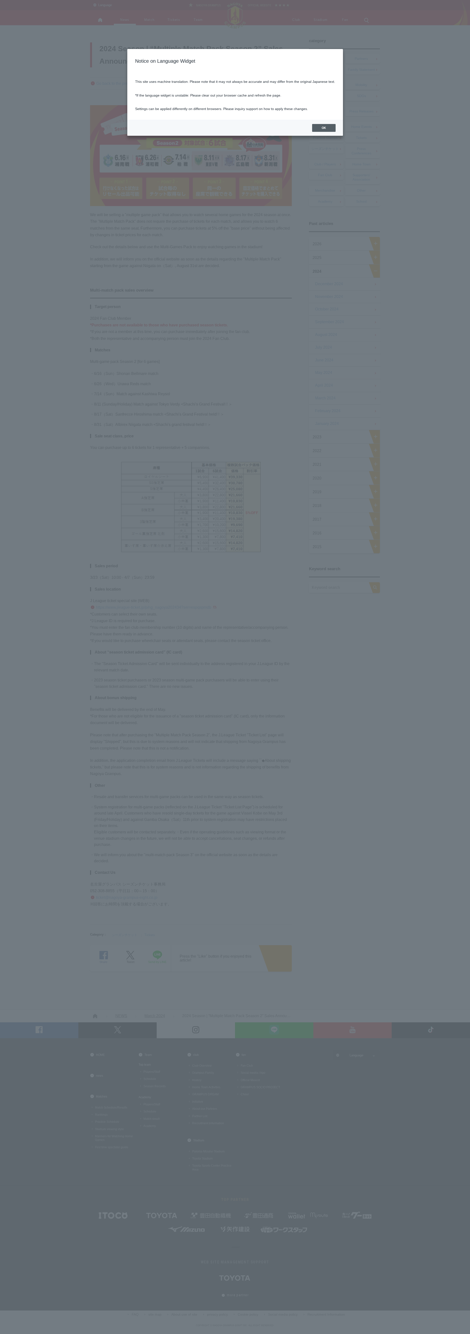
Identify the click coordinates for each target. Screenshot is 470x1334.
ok (324, 128)
